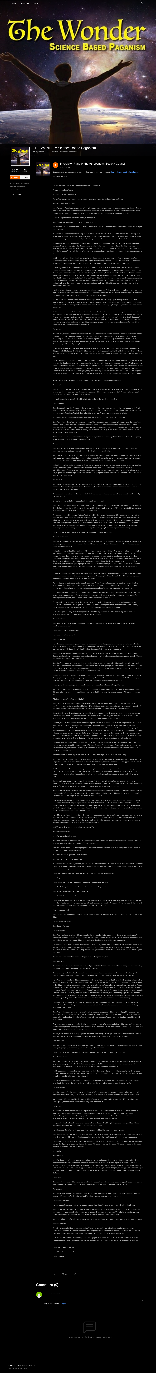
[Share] (75, 1274)
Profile (35, 3)
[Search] (142, 3)
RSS (26, 177)
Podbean (25, 1368)
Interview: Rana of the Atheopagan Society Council (92, 163)
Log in (63, 1303)
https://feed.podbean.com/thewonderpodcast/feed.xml (56, 152)
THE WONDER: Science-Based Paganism (64, 148)
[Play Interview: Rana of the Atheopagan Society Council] (55, 165)
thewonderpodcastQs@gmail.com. (124, 172)
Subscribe (24, 3)
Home (13, 3)
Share (16, 177)
